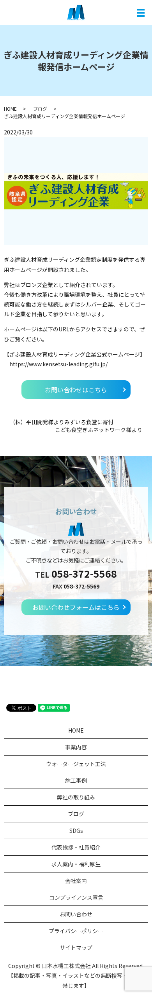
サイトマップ (76, 947)
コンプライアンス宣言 (76, 897)
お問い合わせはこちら (76, 389)
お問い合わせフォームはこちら (76, 607)
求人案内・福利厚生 (76, 864)
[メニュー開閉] (141, 13)
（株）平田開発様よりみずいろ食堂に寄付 (61, 422)
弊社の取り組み (76, 797)
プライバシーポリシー (76, 931)
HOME (10, 108)
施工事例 (76, 780)
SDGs (76, 830)
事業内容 (76, 747)
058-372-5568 (84, 573)
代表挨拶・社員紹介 (76, 847)
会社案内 (76, 881)
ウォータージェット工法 (76, 764)
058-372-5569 (81, 586)
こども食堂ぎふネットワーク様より (98, 430)
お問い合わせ (76, 914)
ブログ (40, 108)
